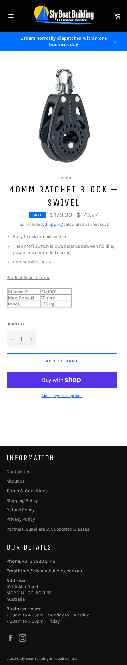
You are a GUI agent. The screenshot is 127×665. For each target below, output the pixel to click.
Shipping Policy (22, 500)
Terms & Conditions (27, 491)
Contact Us (18, 471)
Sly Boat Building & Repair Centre (48, 659)
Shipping (54, 224)
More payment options (62, 395)
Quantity (16, 324)
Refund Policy (21, 510)
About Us (16, 481)
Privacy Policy (21, 519)
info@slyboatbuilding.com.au (51, 570)
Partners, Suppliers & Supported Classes (48, 529)
